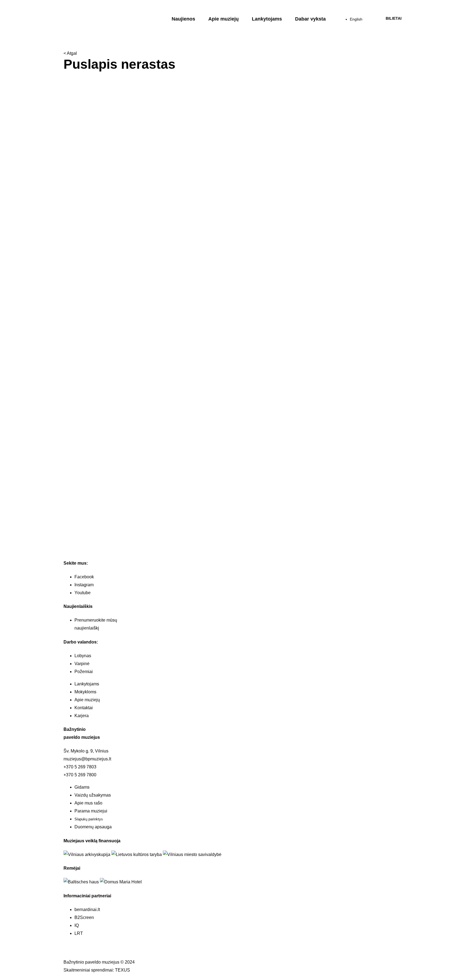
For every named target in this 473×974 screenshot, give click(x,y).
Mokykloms (85, 691)
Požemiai (83, 671)
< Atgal (70, 53)
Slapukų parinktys (88, 819)
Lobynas (82, 655)
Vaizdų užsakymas (92, 795)
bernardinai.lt (87, 909)
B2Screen (84, 917)
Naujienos (183, 19)
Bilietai (394, 18)
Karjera (81, 715)
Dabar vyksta (310, 19)
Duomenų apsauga (93, 826)
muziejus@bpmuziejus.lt (87, 759)
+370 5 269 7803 (80, 767)
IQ (76, 925)
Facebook (84, 576)
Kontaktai (83, 707)
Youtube (82, 592)
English (356, 19)
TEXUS (122, 970)
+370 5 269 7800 (80, 774)
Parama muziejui (90, 811)
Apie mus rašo (88, 803)
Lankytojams (267, 19)
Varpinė (82, 663)
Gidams (82, 787)
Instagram (84, 584)
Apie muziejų (223, 19)
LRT (78, 933)
